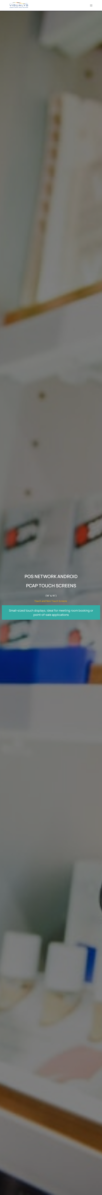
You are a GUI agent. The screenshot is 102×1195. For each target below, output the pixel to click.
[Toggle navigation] (91, 5)
